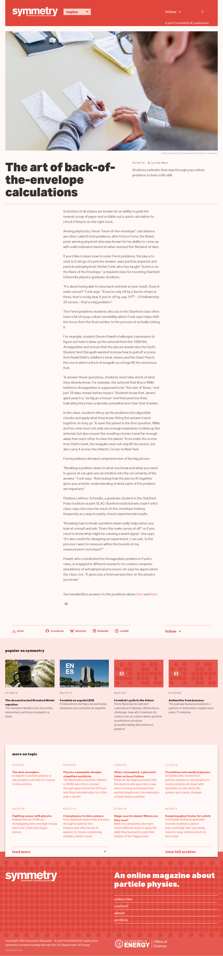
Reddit (124, 631)
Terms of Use (13, 950)
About (119, 912)
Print (20, 631)
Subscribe (123, 899)
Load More (21, 851)
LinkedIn (103, 631)
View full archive (180, 851)
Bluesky (80, 631)
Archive (121, 919)
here (139, 595)
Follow (171, 11)
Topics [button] (72, 11)
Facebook (57, 631)
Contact (121, 905)
